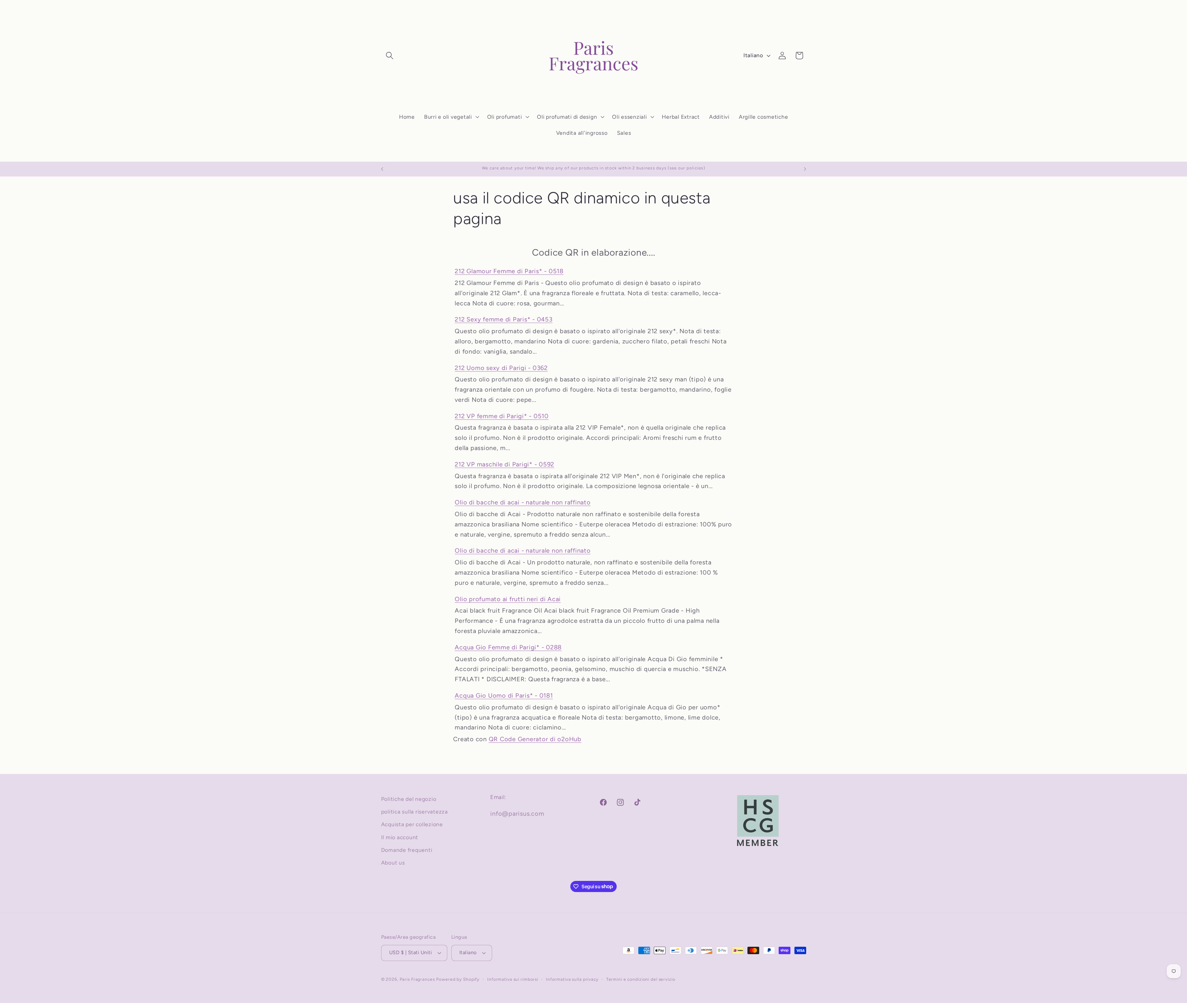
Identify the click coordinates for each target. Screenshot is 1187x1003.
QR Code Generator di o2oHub (535, 739)
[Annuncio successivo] (805, 169)
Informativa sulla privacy (572, 979)
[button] (389, 55)
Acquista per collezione (412, 824)
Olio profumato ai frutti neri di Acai (508, 599)
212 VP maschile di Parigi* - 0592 (504, 464)
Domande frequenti (406, 850)
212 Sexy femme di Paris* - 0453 (503, 319)
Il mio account (400, 837)
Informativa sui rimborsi (512, 979)
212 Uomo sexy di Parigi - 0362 (501, 368)
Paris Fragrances (417, 979)
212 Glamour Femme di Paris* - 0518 (509, 271)
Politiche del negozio (408, 799)
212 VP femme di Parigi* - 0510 (502, 416)
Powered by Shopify (457, 979)
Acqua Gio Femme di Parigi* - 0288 (508, 647)
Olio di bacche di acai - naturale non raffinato (522, 502)
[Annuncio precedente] (382, 169)
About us (393, 862)
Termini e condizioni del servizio (640, 979)
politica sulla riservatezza (414, 811)
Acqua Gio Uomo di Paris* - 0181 (504, 695)
